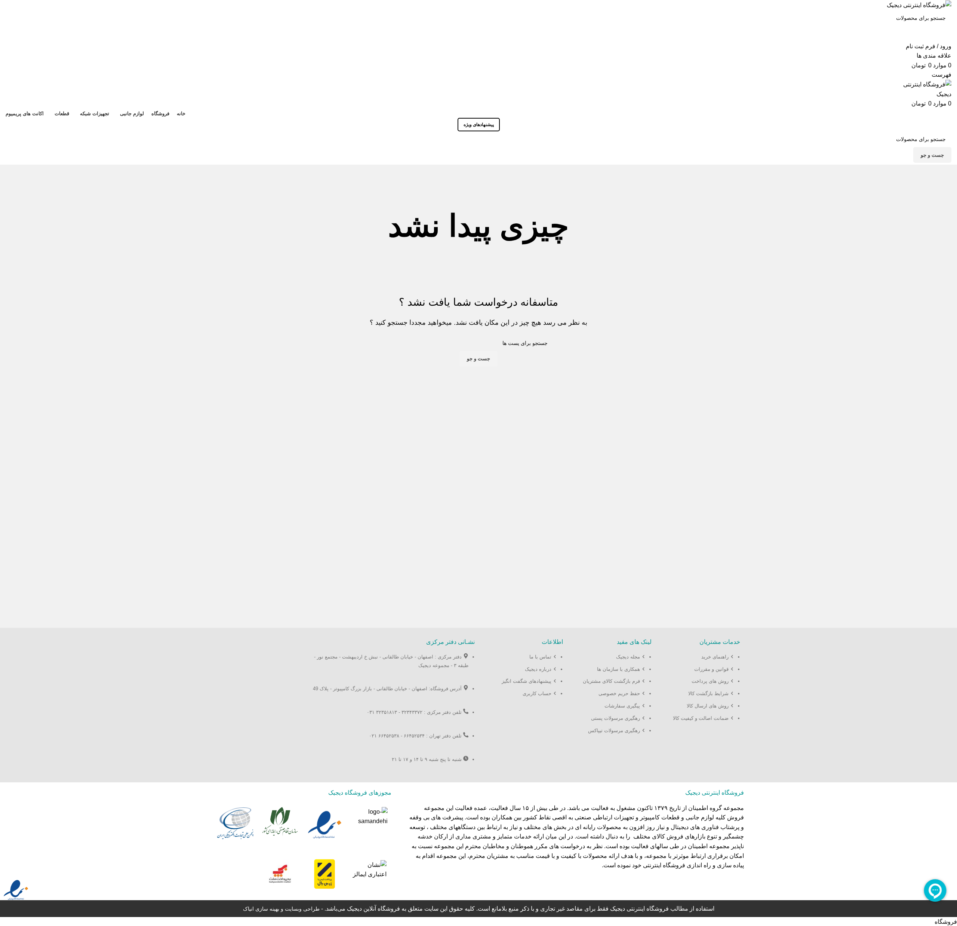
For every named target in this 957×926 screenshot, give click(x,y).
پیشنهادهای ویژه (479, 124)
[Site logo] (919, 4)
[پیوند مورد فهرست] (703, 691)
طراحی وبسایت (302, 909)
